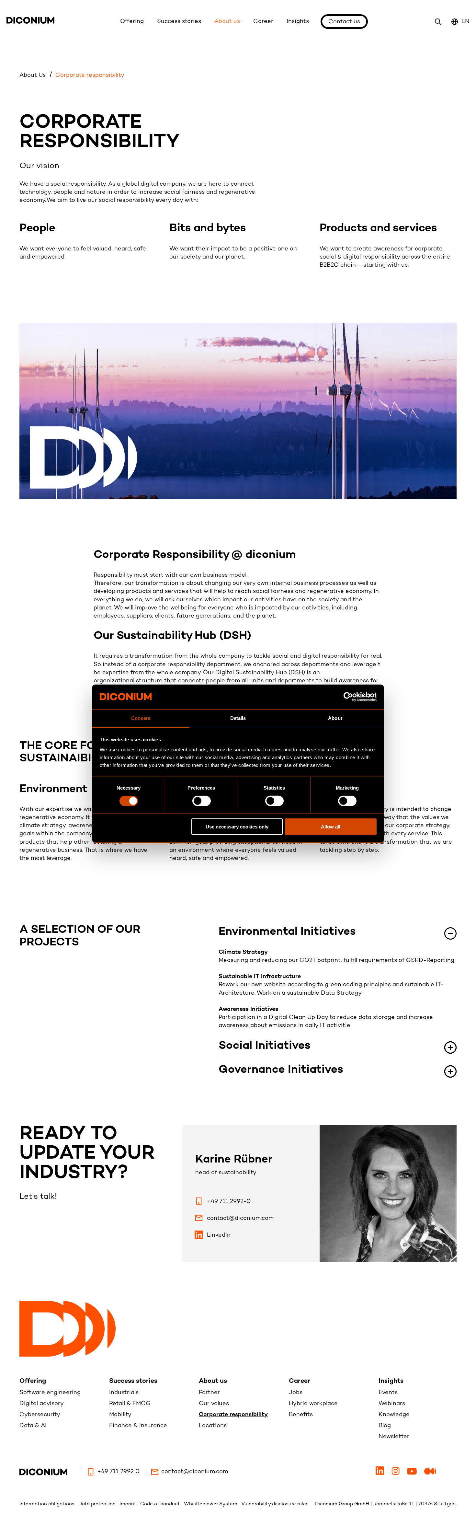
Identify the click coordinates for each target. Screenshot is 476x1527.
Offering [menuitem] (32, 1381)
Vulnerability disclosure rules (275, 1504)
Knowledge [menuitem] (394, 1415)
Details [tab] (238, 718)
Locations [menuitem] (213, 1426)
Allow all (330, 826)
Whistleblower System (211, 1504)
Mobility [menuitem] (120, 1415)
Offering (132, 21)
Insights (298, 21)
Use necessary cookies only (237, 826)
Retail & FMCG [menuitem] (130, 1404)
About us (227, 21)
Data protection (97, 1504)
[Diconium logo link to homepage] (30, 22)
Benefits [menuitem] (301, 1415)
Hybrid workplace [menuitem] (313, 1404)
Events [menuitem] (388, 1393)
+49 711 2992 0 (118, 1472)
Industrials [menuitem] (124, 1393)
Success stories (179, 21)
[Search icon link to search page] (438, 22)
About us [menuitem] (213, 1381)
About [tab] (335, 718)
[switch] (201, 800)
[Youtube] (412, 1473)
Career (263, 21)
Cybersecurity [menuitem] (39, 1415)
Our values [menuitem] (214, 1404)
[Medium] (430, 1473)
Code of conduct (160, 1504)
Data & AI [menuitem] (33, 1426)
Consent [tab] (141, 718)
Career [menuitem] (299, 1381)
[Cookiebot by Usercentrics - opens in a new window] (348, 697)
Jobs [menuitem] (295, 1393)
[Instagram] (396, 1473)
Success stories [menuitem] (133, 1381)
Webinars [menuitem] (392, 1404)
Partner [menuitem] (209, 1393)
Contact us (344, 22)
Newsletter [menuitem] (394, 1437)
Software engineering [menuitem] (50, 1393)
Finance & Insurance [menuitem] (138, 1426)
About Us (33, 75)
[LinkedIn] (381, 1473)
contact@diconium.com (194, 1472)
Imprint (128, 1504)
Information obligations (47, 1504)
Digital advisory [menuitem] (41, 1404)
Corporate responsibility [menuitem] (233, 1415)
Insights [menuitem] (391, 1381)
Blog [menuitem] (385, 1426)
